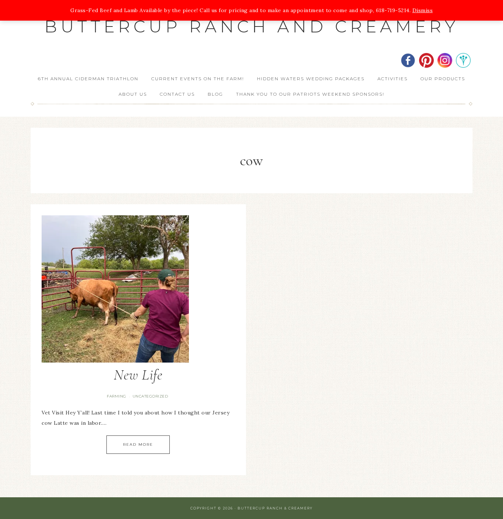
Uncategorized (150, 396)
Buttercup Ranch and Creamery (252, 26)
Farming (116, 396)
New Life (138, 375)
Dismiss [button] (422, 10)
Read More (138, 444)
